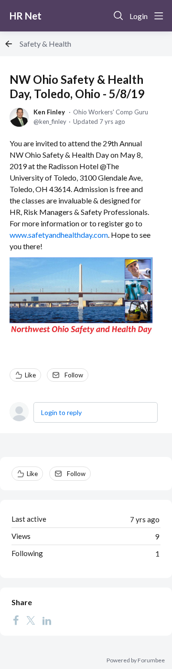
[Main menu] (158, 15)
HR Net (26, 15)
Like (30, 375)
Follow (73, 375)
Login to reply (61, 412)
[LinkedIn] (47, 620)
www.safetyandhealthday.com (59, 234)
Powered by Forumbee (136, 660)
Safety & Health (45, 43)
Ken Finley (49, 112)
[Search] (118, 15)
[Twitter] (30, 620)
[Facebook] (15, 620)
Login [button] (138, 15)
